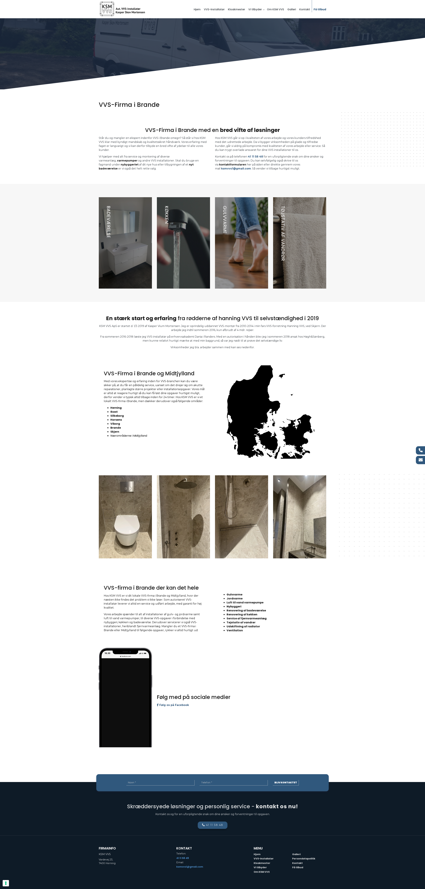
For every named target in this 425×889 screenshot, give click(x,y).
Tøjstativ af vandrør (241, 622)
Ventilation (235, 630)
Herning (116, 408)
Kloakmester (262, 863)
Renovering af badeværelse (246, 610)
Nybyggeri (234, 606)
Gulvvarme (234, 594)
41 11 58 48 (255, 156)
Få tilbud (297, 867)
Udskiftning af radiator (243, 626)
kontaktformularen (232, 164)
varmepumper (127, 160)
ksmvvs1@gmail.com (236, 168)
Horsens (116, 420)
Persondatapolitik (303, 858)
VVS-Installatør (264, 858)
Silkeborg (117, 416)
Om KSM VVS (262, 872)
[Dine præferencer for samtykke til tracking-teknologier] (6, 883)
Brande (115, 428)
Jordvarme (235, 598)
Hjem (257, 854)
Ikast (114, 412)
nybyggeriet (129, 164)
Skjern (114, 432)
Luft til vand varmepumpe (245, 602)
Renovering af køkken (242, 614)
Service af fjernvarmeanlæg (247, 618)
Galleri (296, 854)
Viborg (115, 424)
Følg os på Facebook (174, 705)
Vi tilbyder (260, 867)
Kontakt (297, 863)
